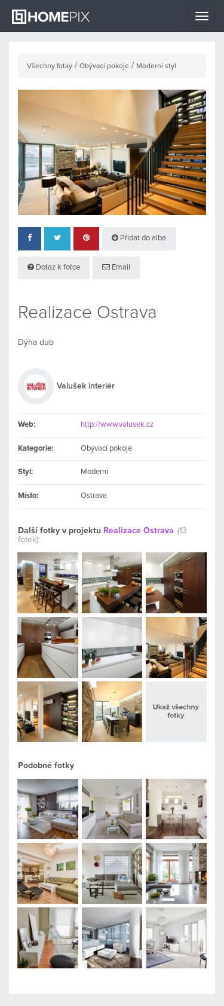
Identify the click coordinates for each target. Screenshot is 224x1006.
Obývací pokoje (104, 66)
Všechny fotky (49, 66)
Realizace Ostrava (138, 531)
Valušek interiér (86, 386)
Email (120, 267)
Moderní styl (156, 66)
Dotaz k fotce (57, 267)
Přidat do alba (142, 238)
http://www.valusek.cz (117, 425)
